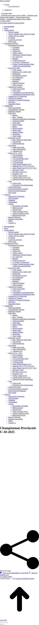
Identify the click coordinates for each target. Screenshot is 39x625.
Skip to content (5, 1)
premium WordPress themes (25, 578)
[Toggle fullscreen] (5, 622)
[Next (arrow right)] (3, 624)
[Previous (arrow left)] (1, 624)
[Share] (3, 622)
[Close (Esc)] (1, 622)
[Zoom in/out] (7, 622)
